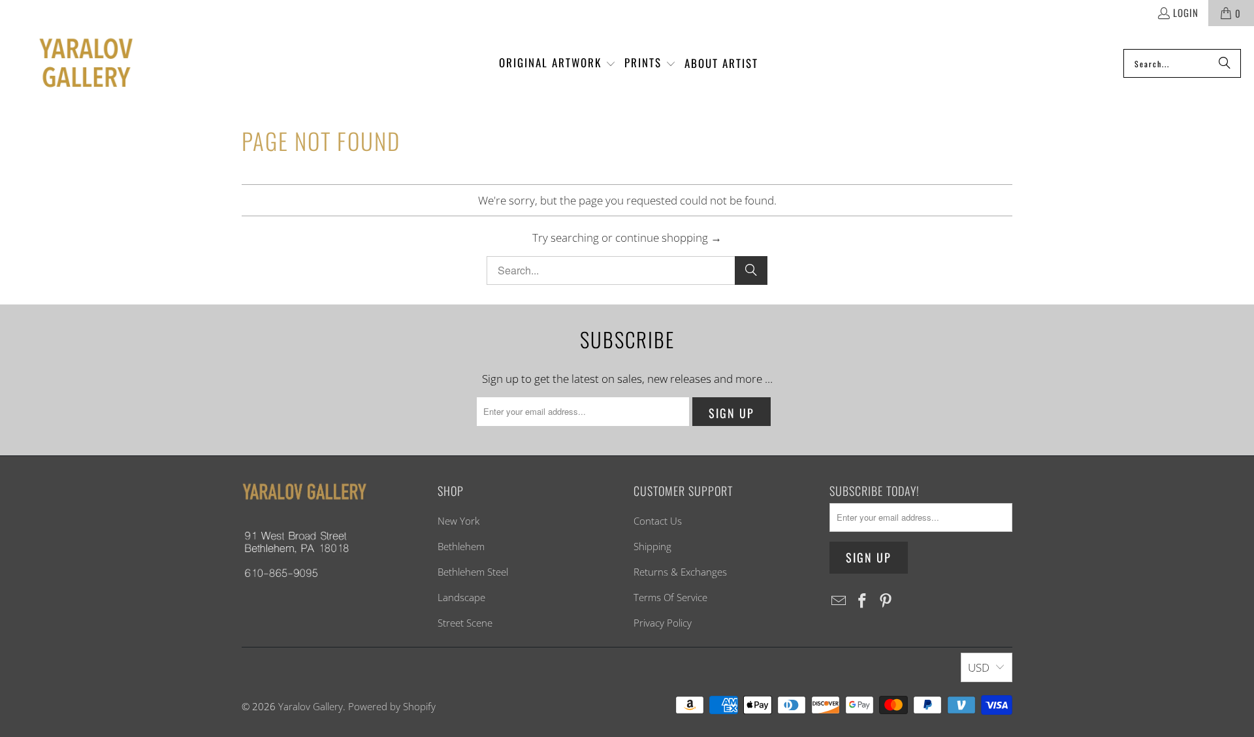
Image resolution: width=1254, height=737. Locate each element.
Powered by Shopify (392, 706)
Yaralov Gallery (310, 706)
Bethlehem (461, 546)
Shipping (652, 546)
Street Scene (465, 622)
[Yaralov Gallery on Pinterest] (885, 601)
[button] (557, 63)
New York (458, 520)
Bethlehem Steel (473, 571)
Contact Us (658, 520)
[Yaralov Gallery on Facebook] (863, 601)
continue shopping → (668, 237)
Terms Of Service (670, 597)
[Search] (1224, 63)
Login (1185, 12)
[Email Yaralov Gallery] (839, 601)
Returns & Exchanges (680, 571)
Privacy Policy (663, 622)
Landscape (461, 597)
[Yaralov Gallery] (73, 64)
